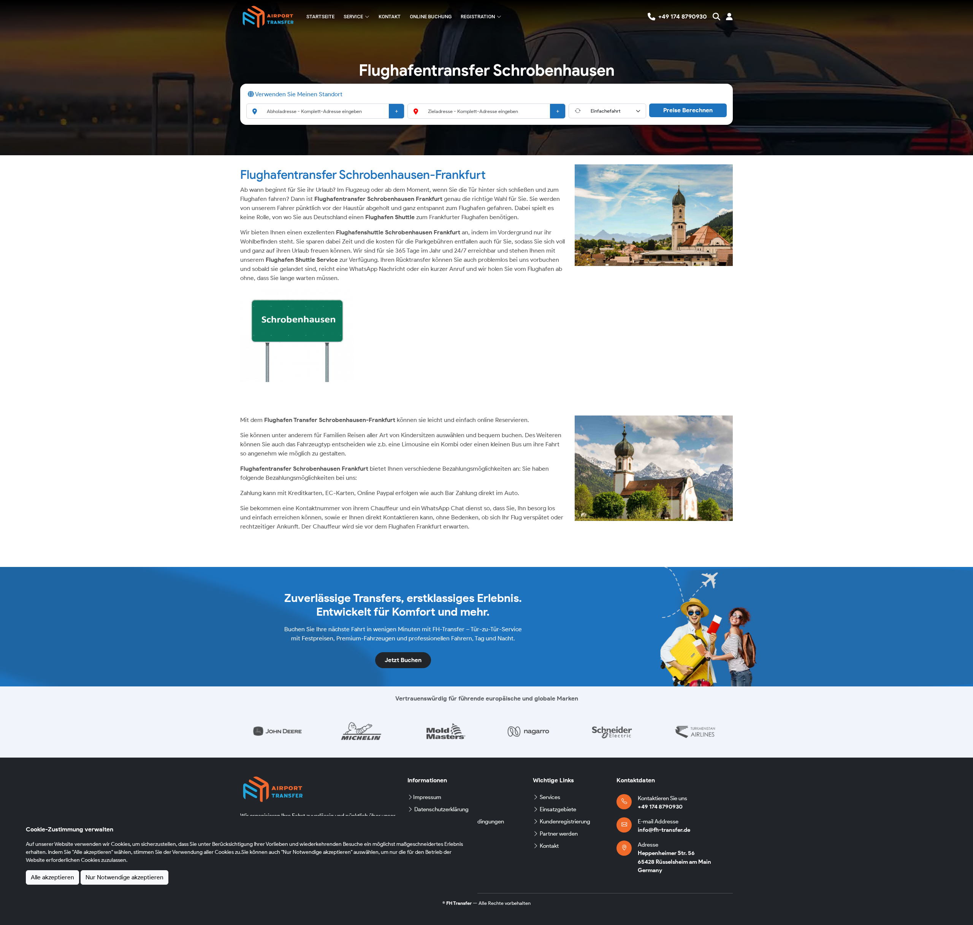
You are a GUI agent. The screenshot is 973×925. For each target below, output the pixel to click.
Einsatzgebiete (558, 809)
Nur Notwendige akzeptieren (124, 877)
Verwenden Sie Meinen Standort (298, 94)
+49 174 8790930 (660, 806)
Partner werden (559, 833)
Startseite (320, 16)
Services (550, 797)
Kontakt (390, 16)
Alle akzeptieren (52, 877)
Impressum (427, 797)
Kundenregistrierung (565, 821)
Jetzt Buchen (403, 660)
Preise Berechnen (688, 110)
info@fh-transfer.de (664, 829)
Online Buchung (431, 16)
